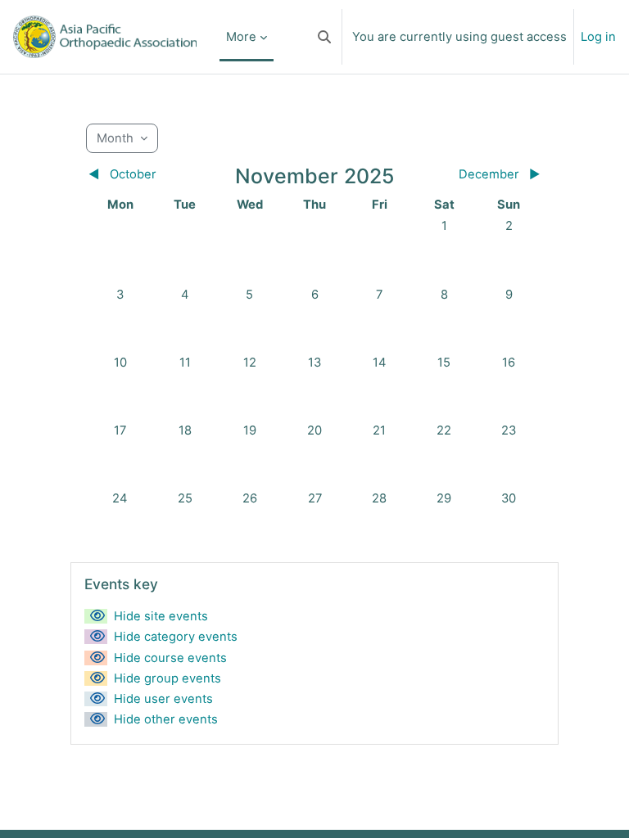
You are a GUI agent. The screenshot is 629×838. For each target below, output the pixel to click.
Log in (598, 36)
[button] (324, 37)
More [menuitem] (241, 36)
